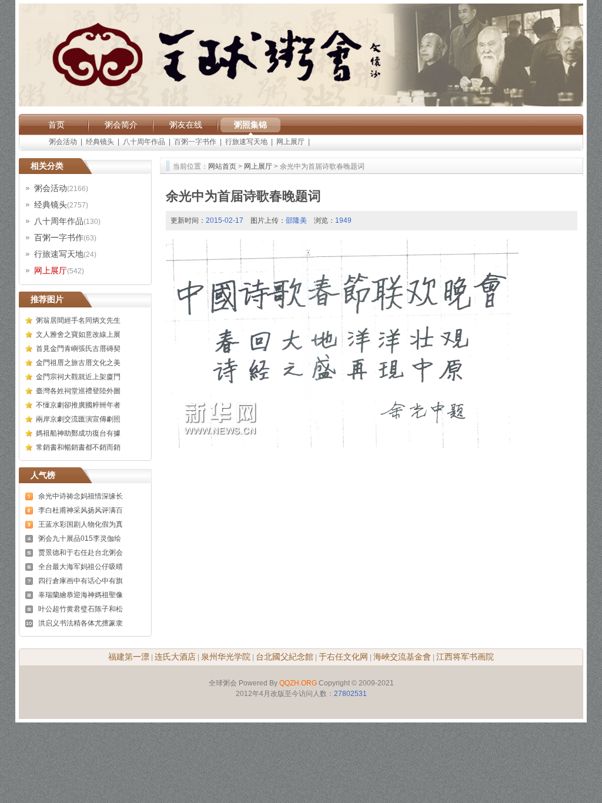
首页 (56, 124)
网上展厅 (290, 142)
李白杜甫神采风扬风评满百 (80, 510)
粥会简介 (121, 124)
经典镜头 (100, 142)
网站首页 (222, 166)
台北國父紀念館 (284, 656)
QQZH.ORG (298, 683)
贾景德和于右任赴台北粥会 (80, 552)
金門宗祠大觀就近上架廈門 (78, 377)
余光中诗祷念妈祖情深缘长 (80, 496)
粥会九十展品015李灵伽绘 (79, 538)
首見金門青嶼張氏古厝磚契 (78, 348)
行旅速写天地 (246, 142)
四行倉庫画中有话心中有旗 (80, 581)
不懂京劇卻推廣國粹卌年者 (78, 405)
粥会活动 (63, 142)
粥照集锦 (250, 124)
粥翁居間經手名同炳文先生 (78, 320)
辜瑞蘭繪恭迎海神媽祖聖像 (80, 595)
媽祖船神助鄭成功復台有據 (78, 433)
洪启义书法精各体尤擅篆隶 (80, 623)
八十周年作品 (144, 142)
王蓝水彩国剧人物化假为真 (80, 524)
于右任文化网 (343, 656)
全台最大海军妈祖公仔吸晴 (80, 567)
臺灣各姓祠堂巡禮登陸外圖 (78, 391)
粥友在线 (185, 124)
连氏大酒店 (175, 656)
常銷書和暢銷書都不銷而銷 (78, 447)
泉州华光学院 (225, 656)
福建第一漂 (128, 656)
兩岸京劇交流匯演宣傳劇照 (78, 419)
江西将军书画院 (465, 656)
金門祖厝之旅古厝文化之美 (78, 363)
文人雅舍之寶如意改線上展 (78, 334)
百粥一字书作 (195, 142)
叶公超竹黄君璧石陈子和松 (80, 609)
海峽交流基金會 (402, 656)
